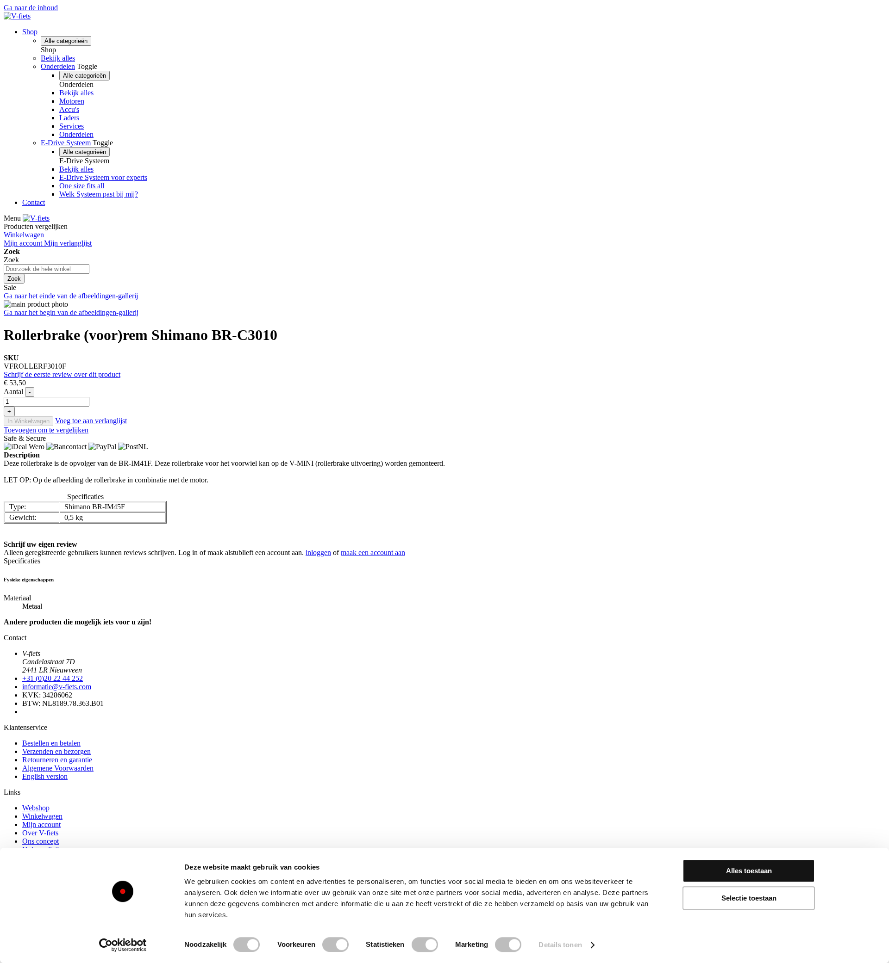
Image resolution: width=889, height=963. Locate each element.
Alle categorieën (66, 40)
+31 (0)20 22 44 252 (52, 678)
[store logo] (17, 16)
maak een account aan (373, 552)
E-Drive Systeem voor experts (103, 177)
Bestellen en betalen (51, 743)
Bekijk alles (58, 58)
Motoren (71, 101)
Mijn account (41, 824)
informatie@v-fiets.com (56, 687)
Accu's (69, 109)
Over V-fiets (40, 833)
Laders (69, 118)
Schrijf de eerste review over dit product (62, 374)
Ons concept (40, 841)
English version (45, 776)
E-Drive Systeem (66, 143)
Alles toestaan (749, 871)
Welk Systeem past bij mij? (98, 194)
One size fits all (81, 186)
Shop (30, 32)
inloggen (318, 552)
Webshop (36, 808)
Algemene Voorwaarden (58, 768)
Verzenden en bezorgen (56, 751)
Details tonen (560, 945)
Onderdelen (58, 66)
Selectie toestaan (748, 898)
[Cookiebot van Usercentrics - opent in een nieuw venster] (122, 945)
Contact (33, 202)
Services (71, 126)
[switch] (335, 944)
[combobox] (46, 269)
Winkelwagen (42, 816)
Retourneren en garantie (57, 760)
